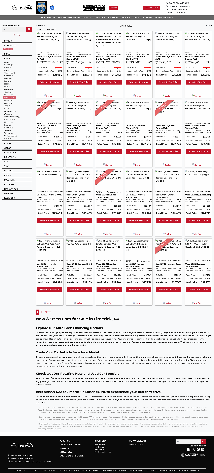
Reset (16, 35)
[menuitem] (17, 49)
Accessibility (34, 471)
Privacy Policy (49, 471)
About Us (65, 441)
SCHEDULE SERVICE (151, 7)
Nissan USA (66, 452)
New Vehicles (100, 444)
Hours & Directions (70, 445)
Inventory (100, 441)
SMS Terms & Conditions (69, 471)
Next (48, 312)
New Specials (100, 449)
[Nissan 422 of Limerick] (22, 7)
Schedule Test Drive (49, 82)
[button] (52, 7)
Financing (65, 448)
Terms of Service (137, 471)
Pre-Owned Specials (103, 452)
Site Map (86, 471)
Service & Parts (138, 441)
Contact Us (20, 471)
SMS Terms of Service (71, 456)
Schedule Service (136, 444)
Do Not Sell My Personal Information (109, 471)
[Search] (29, 29)
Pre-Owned (99, 447)
